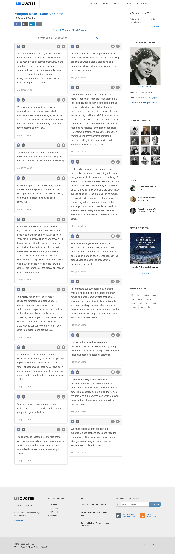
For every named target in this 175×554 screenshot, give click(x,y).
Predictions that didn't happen (94, 504)
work (140, 303)
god (132, 299)
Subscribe (155, 504)
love (139, 295)
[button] (158, 3)
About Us (44, 547)
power (140, 299)
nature (146, 295)
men (142, 307)
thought (134, 307)
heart (154, 303)
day (149, 307)
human (148, 299)
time (154, 295)
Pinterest (53, 515)
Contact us (18, 521)
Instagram (54, 508)
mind (133, 303)
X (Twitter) (54, 512)
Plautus (157, 26)
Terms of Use (19, 547)
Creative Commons (145, 87)
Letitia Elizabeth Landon (145, 267)
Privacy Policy (33, 547)
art (147, 303)
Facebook (54, 504)
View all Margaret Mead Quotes (69, 30)
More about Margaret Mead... (145, 103)
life (132, 295)
